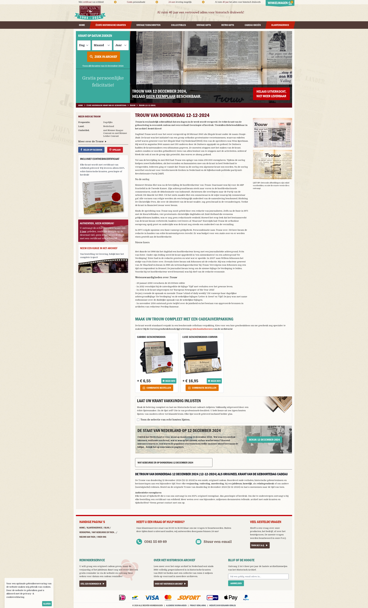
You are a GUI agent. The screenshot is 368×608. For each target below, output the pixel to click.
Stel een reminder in (90, 583)
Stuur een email (218, 542)
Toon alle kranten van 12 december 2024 (102, 66)
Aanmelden (236, 583)
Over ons (101, 536)
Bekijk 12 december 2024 (264, 439)
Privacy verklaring (198, 605)
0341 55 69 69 (155, 542)
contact (168, 503)
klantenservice (150, 528)
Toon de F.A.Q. (257, 545)
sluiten (47, 603)
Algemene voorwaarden (176, 605)
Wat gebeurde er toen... (104, 532)
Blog (106, 527)
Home (82, 527)
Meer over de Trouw (91, 141)
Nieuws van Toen (87, 536)
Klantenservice (94, 527)
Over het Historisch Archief (169, 583)
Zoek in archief (106, 57)
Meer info (170, 380)
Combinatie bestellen (158, 387)
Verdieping (84, 532)
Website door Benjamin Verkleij (222, 605)
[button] (272, 132)
